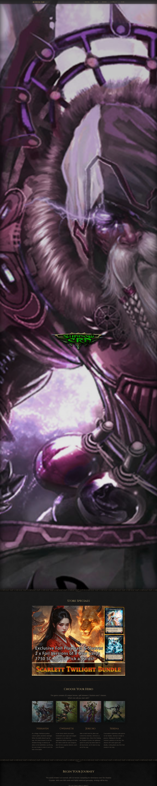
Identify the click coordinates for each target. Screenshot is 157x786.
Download (114, 2)
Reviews (104, 2)
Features (87, 2)
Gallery (96, 2)
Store (122, 2)
